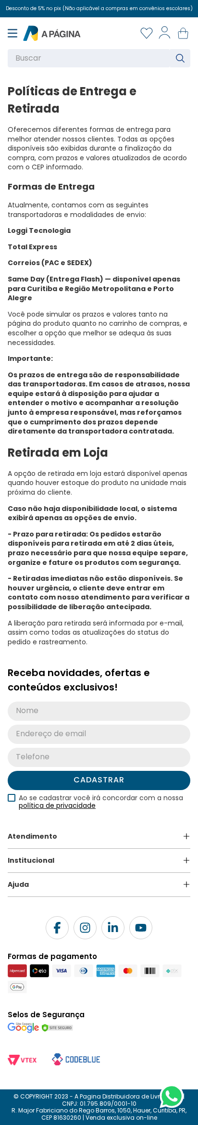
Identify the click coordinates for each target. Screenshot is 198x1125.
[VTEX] (22, 1061)
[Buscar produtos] (182, 58)
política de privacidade (57, 805)
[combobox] (99, 58)
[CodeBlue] (76, 1057)
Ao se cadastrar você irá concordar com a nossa (101, 801)
